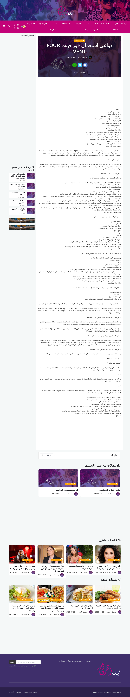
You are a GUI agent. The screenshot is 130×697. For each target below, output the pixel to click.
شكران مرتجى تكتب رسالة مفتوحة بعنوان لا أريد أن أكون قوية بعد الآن (52, 568)
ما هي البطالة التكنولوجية (109, 490)
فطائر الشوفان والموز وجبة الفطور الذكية (82, 607)
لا (44, 455)
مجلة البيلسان (111, 692)
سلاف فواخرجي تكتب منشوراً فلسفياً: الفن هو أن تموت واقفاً (109, 567)
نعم (48, 455)
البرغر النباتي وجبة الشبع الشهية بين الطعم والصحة (108, 607)
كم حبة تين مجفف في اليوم (67, 490)
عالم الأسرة (32, 23)
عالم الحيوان (95, 27)
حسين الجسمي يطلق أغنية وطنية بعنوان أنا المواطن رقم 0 (22, 567)
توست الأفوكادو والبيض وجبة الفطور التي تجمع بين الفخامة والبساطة (23, 608)
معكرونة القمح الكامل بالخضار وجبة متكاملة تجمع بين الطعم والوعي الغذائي (52, 608)
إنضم (12, 662)
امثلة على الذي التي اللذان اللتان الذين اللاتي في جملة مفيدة (17, 176)
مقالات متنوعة (66, 23)
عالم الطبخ (43, 23)
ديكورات (79, 23)
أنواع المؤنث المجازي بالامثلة (18, 210)
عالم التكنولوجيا (53, 27)
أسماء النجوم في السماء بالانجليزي (17, 202)
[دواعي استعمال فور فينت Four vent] (85, 65)
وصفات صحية (109, 580)
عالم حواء (105, 23)
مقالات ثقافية (78, 40)
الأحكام (18, 692)
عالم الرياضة (87, 27)
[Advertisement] (79, 92)
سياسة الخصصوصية (30, 692)
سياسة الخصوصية (14, 666)
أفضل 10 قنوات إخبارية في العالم (18, 193)
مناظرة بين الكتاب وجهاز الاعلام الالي (17, 185)
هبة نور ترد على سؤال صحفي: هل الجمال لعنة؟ (81, 567)
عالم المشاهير (115, 27)
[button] (9, 26)
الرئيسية (124, 23)
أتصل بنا (11, 692)
